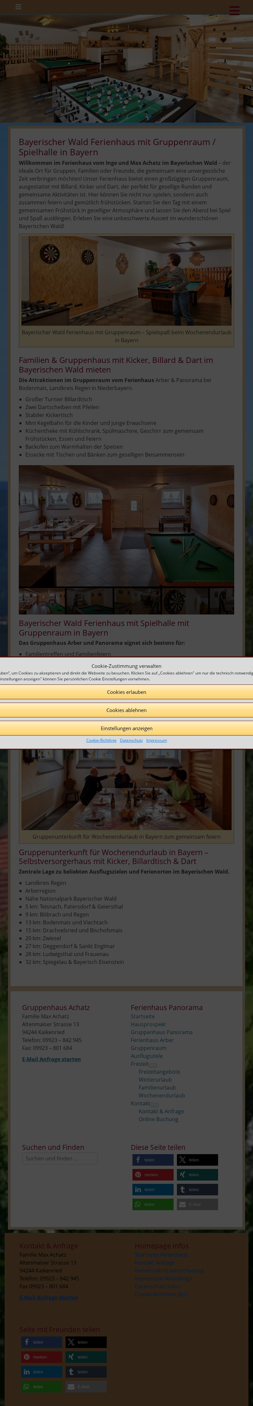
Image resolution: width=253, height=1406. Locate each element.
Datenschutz (131, 740)
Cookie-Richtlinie (101, 740)
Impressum (156, 740)
